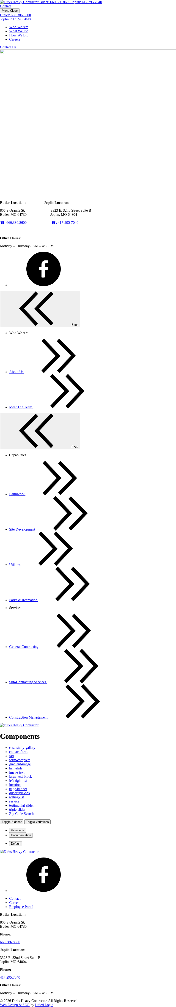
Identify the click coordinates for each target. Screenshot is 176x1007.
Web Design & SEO (15, 1005)
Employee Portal (21, 907)
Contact (5, 6)
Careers (14, 39)
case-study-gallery (22, 748)
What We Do (18, 31)
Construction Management (28, 717)
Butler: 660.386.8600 (55, 2)
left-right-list (18, 781)
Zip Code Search (21, 814)
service (14, 801)
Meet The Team (21, 407)
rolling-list (16, 797)
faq (11, 756)
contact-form (18, 752)
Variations (17, 830)
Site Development (22, 529)
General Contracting (24, 647)
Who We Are (18, 27)
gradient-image (20, 764)
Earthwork (17, 494)
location (15, 785)
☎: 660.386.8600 (25, 222)
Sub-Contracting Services (28, 682)
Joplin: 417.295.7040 (86, 2)
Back (74, 324)
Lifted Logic (44, 1005)
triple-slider (17, 809)
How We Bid (18, 35)
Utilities (15, 565)
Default (15, 843)
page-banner (18, 789)
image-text (16, 772)
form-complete (19, 760)
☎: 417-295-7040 (64, 222)
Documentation (21, 835)
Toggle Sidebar (12, 822)
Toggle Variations (37, 822)
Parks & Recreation (23, 600)
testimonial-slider (21, 805)
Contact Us (8, 47)
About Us (16, 372)
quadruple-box (19, 793)
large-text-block (20, 776)
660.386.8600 (10, 942)
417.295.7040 (10, 977)
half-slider (16, 768)
